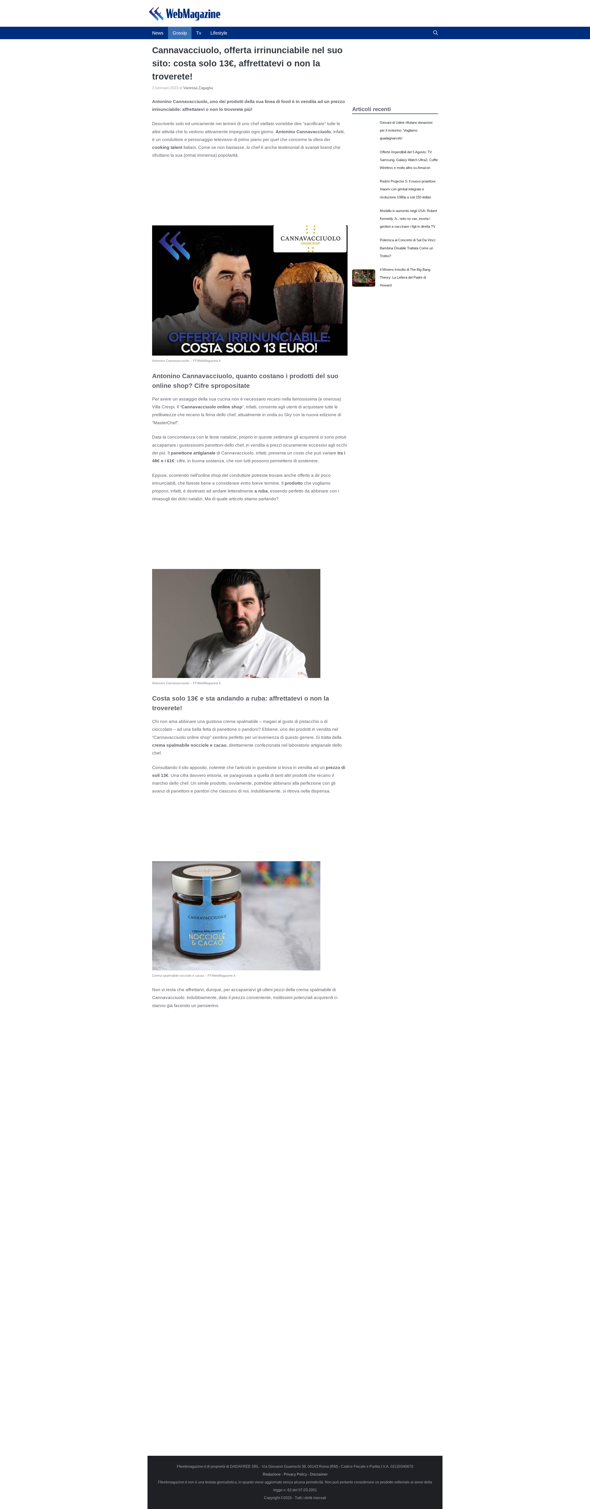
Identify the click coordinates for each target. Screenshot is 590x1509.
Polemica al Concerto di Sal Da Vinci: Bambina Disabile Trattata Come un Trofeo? (408, 248)
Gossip (180, 32)
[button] (435, 33)
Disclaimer (318, 1474)
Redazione (272, 1474)
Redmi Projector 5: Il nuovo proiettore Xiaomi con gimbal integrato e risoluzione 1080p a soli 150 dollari (408, 189)
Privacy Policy (295, 1474)
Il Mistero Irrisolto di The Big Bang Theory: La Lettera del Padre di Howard (405, 277)
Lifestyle (218, 32)
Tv (198, 32)
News (157, 32)
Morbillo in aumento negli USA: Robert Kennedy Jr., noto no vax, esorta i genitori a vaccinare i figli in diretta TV (408, 218)
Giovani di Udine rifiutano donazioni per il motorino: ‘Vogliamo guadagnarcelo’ (406, 130)
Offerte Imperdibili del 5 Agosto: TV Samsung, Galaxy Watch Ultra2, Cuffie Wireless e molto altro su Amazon (409, 160)
